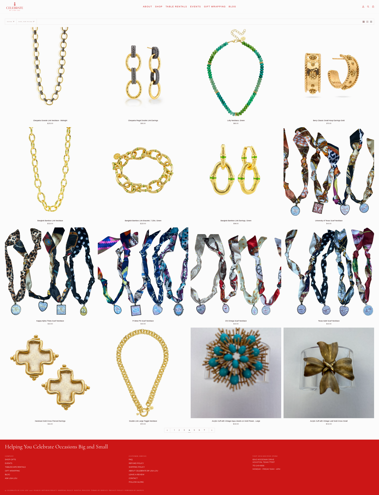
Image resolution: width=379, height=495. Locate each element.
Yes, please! (170, 263)
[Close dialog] (225, 223)
